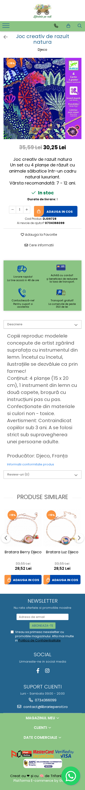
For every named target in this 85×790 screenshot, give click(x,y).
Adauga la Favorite (40, 234)
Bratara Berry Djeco (23, 552)
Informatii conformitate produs (30, 464)
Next (77, 103)
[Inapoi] (3, 37)
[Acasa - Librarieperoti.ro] (42, 10)
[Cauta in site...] (79, 26)
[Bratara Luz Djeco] (62, 528)
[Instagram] (47, 671)
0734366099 (45, 700)
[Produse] (6, 27)
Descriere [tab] (14, 324)
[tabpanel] (42, 98)
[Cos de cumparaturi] (68, 26)
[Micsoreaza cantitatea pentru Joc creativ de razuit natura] (12, 209)
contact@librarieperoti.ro (45, 706)
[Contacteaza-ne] (56, 26)
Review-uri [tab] (18, 474)
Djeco (42, 49)
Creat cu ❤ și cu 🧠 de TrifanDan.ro (41, 775)
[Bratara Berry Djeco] (23, 528)
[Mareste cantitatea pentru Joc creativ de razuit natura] (26, 209)
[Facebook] (38, 671)
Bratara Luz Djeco (62, 552)
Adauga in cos (59, 211)
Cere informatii (41, 245)
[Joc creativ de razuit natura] (42, 98)
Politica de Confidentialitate (39, 640)
